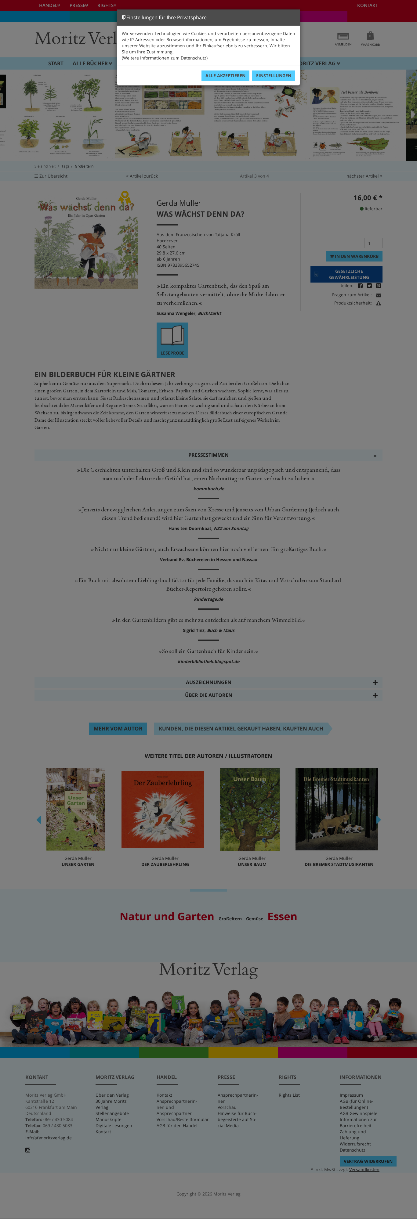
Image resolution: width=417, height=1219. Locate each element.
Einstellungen (273, 75)
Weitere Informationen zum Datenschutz (164, 58)
